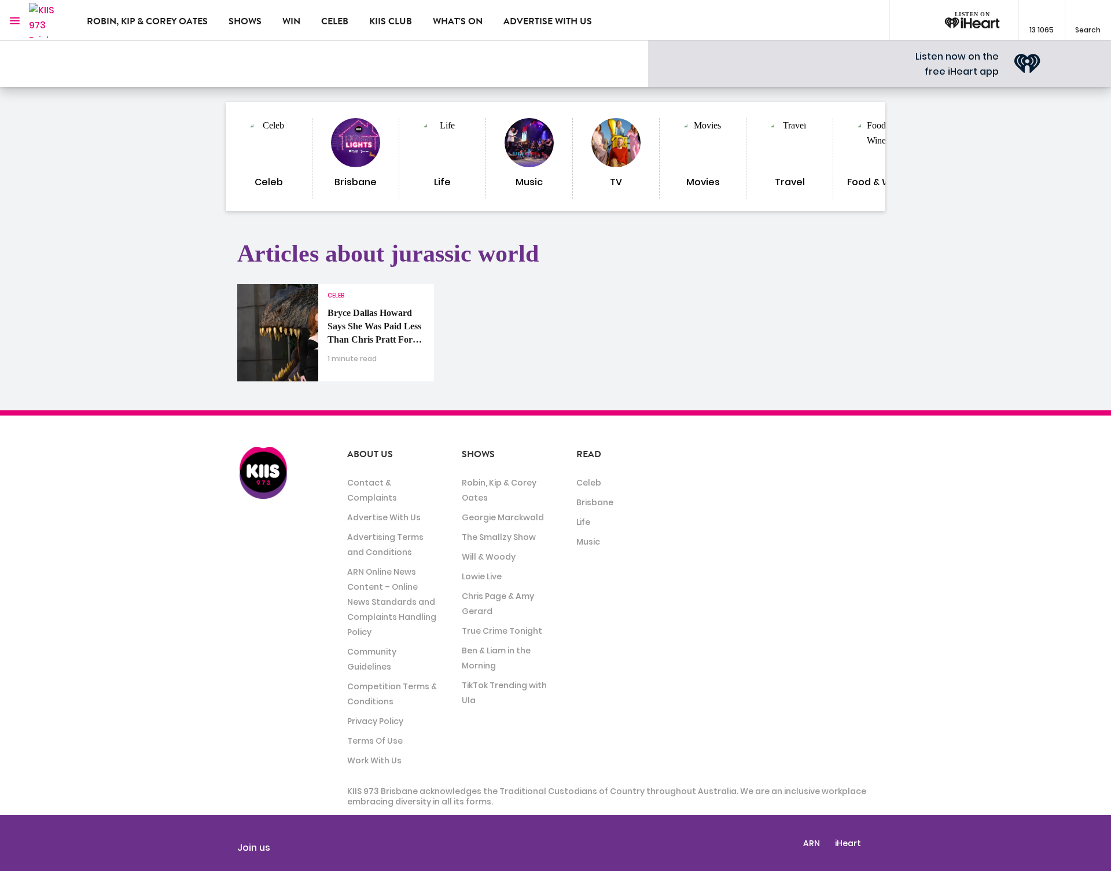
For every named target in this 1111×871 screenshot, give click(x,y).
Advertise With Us (384, 517)
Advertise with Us (547, 21)
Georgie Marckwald (503, 517)
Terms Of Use (375, 741)
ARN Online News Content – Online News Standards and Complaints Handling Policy (391, 602)
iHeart (848, 843)
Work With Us (374, 760)
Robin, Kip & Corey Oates (147, 21)
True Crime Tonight (502, 631)
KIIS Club (390, 21)
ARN (811, 843)
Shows (245, 21)
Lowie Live (482, 576)
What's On (458, 21)
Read (588, 454)
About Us (370, 454)
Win (291, 21)
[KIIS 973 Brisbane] (49, 20)
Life (583, 522)
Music (588, 541)
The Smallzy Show (499, 537)
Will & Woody (489, 557)
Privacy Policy (375, 721)
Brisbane (594, 502)
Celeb (334, 21)
